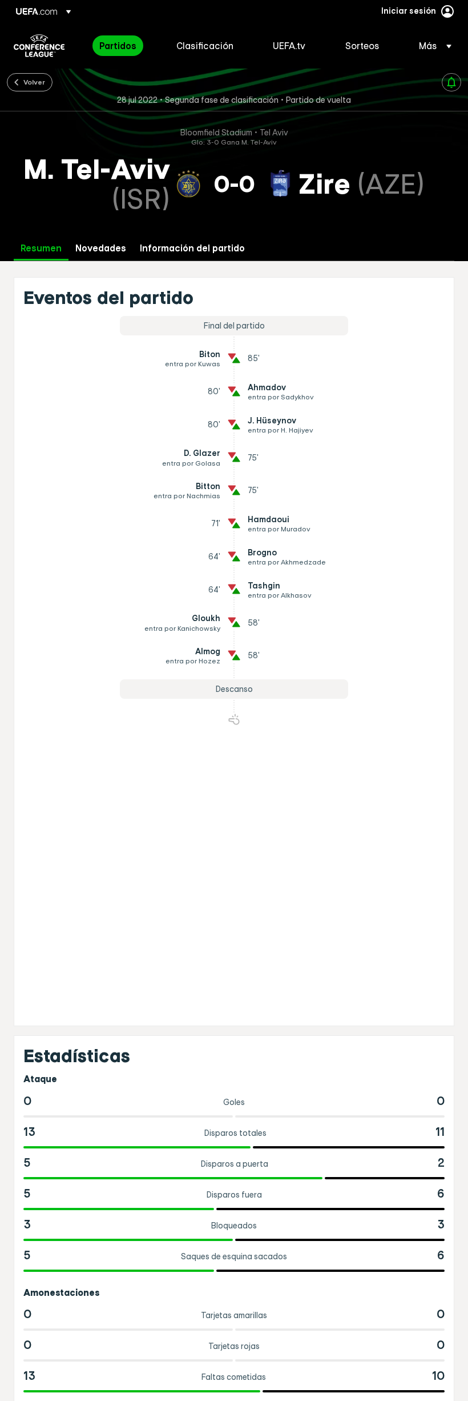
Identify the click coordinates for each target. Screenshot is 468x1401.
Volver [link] (34, 82)
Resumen (41, 248)
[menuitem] (123, 46)
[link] (118, 46)
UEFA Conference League (39, 45)
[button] (431, 46)
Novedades (100, 248)
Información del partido (192, 248)
